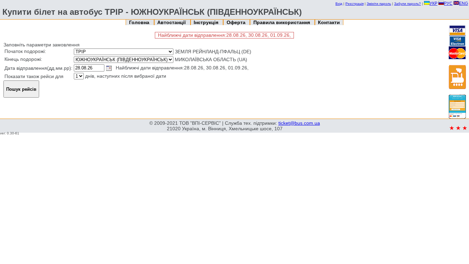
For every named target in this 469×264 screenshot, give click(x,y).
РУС (448, 3)
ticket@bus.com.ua (299, 123)
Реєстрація (354, 4)
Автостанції (172, 22)
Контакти (329, 22)
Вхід (338, 4)
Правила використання (282, 22)
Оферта (237, 22)
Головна (140, 22)
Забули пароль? (407, 4)
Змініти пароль (379, 4)
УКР (433, 3)
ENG (463, 3)
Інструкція (207, 22)
